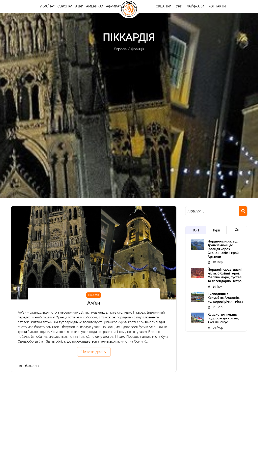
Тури (216, 230)
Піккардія (93, 295)
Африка (112, 6)
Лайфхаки (195, 6)
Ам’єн (93, 303)
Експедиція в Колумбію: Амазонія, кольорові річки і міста (225, 298)
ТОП (195, 230)
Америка (94, 6)
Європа (64, 6)
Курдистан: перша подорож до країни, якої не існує (223, 318)
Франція (137, 49)
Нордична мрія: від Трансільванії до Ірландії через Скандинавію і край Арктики (223, 249)
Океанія (163, 6)
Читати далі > (93, 351)
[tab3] (237, 230)
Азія (78, 6)
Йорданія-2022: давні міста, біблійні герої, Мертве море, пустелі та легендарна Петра (225, 275)
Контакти (217, 6)
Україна (46, 6)
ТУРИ (178, 6)
